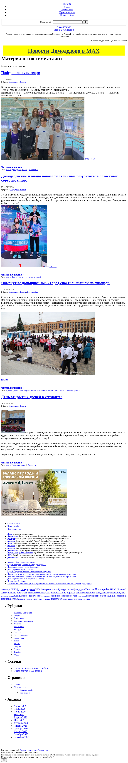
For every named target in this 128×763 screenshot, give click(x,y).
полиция (111, 595)
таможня (46, 599)
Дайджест (17, 615)
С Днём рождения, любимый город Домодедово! (26, 565)
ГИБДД (14, 589)
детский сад (6, 596)
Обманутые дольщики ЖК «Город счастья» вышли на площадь (55, 283)
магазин (46, 596)
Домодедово (14, 82)
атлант (8, 170)
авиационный (34, 593)
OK (3, 760)
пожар (103, 596)
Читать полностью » (12, 167)
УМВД (4, 592)
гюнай (117, 593)
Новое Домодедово (76, 589)
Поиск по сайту (46, 22)
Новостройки (67, 15)
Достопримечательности (23, 621)
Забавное (17, 624)
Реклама (17, 644)
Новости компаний (21, 635)
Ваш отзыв (33, 170)
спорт (24, 170)
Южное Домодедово (17, 592)
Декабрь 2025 (21, 728)
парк (75, 595)
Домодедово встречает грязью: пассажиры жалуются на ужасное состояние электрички (41, 574)
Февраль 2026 (21, 723)
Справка (17, 649)
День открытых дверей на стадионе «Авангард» (26, 579)
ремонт (21, 599)
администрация (12, 390)
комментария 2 (35, 277)
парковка (82, 596)
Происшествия (67, 12)
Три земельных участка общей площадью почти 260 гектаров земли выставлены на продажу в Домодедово (49, 583)
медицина (55, 596)
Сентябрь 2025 (21, 737)
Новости (23, 82)
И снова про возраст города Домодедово (23, 567)
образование (66, 596)
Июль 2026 (19, 708)
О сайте (67, 7)
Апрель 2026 (20, 717)
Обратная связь (67, 10)
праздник (121, 595)
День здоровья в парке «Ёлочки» (20, 569)
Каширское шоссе (49, 589)
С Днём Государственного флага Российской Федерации (29, 572)
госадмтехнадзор (105, 592)
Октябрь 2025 (21, 734)
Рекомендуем (25, 693)
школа (70, 599)
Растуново (16, 465)
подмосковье (92, 595)
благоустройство (86, 592)
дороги (16, 595)
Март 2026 (19, 720)
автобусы (44, 593)
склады (29, 599)
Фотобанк (17, 652)
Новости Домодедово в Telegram (31, 668)
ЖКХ (37, 589)
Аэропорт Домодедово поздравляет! (21, 562)
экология (78, 599)
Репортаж (17, 646)
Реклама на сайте (26, 690)
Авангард (5, 589)
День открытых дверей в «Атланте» (31, 397)
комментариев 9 (73, 390)
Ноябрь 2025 (20, 731)
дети (122, 592)
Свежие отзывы (13, 523)
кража (39, 596)
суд (40, 599)
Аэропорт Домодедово (23, 612)
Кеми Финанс (19, 627)
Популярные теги (14, 529)
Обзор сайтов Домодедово (28, 670)
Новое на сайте (13, 526)
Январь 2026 (20, 725)
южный (86, 599)
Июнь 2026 (20, 711)
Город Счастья (30, 390)
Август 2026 (20, 706)
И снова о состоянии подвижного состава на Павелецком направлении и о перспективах (41, 576)
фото (64, 599)
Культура (62, 589)
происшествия (9, 598)
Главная (67, 4)
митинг (50, 390)
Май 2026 (19, 714)
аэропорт (72, 592)
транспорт (56, 598)
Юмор (16, 655)
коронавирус (30, 596)
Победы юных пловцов (20, 73)
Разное (16, 641)
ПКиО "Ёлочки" (118, 589)
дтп (22, 595)
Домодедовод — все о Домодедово (34, 750)
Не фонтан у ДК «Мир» (16, 581)
